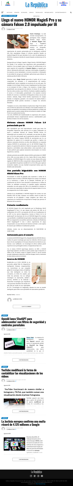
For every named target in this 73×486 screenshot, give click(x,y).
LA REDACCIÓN (11, 29)
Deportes (36, 16)
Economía (24, 12)
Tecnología (39, 12)
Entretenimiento (60, 12)
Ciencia (31, 12)
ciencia (18, 294)
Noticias (9, 12)
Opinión (16, 12)
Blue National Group (40, 483)
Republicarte (49, 12)
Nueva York (30, 337)
